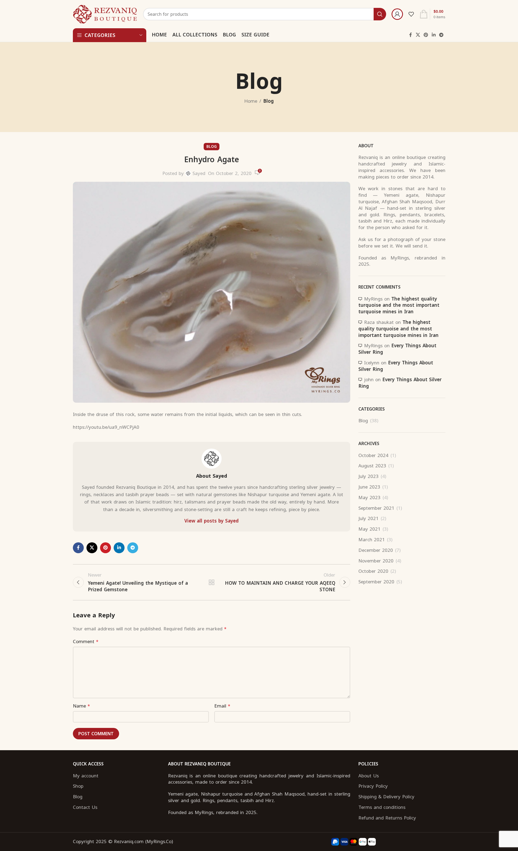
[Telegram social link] (441, 35)
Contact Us (85, 807)
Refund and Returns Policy (387, 818)
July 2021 (368, 518)
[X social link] (418, 35)
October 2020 (373, 571)
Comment (85, 641)
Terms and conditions (381, 807)
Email (222, 706)
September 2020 (376, 582)
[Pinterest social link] (426, 35)
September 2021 (376, 508)
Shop (78, 786)
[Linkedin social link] (433, 35)
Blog (268, 101)
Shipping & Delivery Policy (386, 797)
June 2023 (369, 487)
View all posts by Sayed (211, 521)
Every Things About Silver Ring (397, 348)
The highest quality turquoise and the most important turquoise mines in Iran (398, 305)
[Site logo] (105, 14)
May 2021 (369, 529)
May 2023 (369, 498)
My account (85, 776)
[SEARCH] (380, 14)
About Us (368, 776)
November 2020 (375, 561)
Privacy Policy (373, 786)
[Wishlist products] (411, 14)
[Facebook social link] (410, 35)
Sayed (199, 173)
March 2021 (371, 540)
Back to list (211, 582)
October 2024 (373, 455)
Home (250, 101)
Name (81, 706)
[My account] (397, 14)
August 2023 (372, 466)
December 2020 (375, 550)
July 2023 (368, 476)
